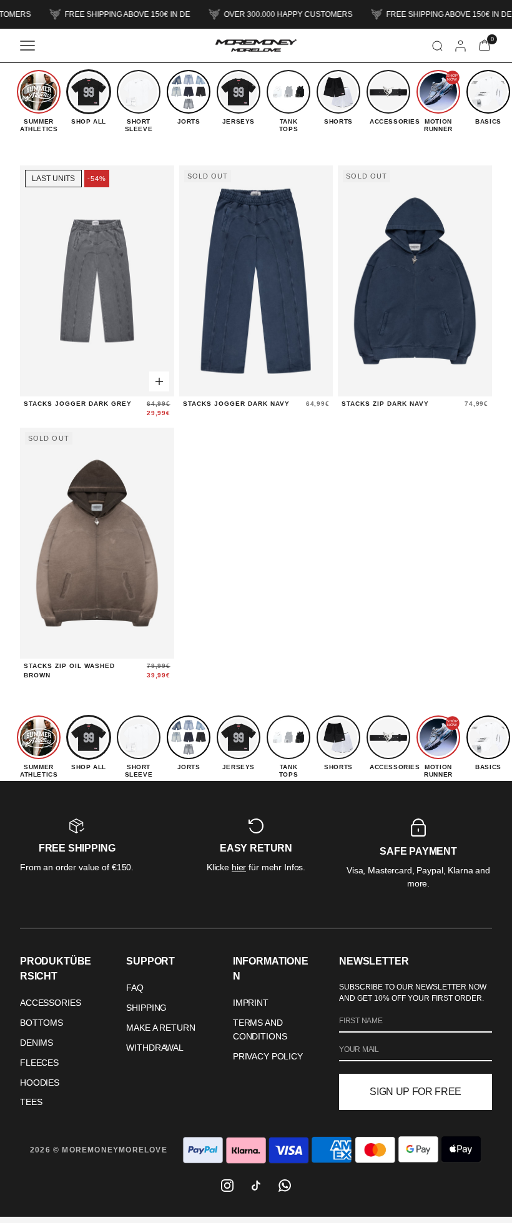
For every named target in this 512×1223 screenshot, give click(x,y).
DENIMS (36, 1043)
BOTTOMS (41, 1023)
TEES (31, 1102)
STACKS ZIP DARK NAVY (385, 403)
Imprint (250, 1003)
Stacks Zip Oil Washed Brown (69, 670)
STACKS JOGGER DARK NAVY (236, 403)
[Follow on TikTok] (256, 1185)
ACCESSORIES (50, 1003)
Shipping (146, 1008)
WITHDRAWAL (155, 1048)
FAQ (135, 988)
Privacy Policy (268, 1056)
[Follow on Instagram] (227, 1185)
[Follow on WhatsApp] (284, 1185)
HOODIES (39, 1083)
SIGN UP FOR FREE (415, 1091)
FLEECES (39, 1063)
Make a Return (160, 1028)
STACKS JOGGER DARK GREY (78, 403)
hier (239, 867)
